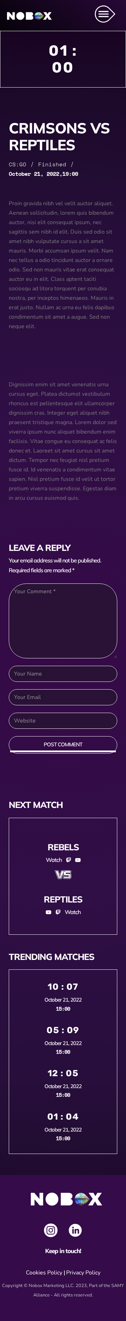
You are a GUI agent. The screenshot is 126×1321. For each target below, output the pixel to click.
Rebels (63, 847)
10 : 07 (63, 987)
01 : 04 (63, 1117)
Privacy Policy (83, 1273)
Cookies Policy (44, 1273)
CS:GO (17, 164)
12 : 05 (63, 1073)
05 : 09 (63, 1030)
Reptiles (63, 899)
